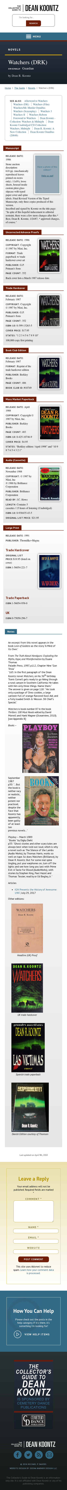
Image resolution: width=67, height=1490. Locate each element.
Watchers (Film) (41, 104)
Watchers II (19, 114)
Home (8, 88)
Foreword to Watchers (24, 118)
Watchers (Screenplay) (24, 111)
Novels (31, 88)
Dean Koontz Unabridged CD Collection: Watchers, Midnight (32, 125)
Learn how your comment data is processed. (37, 1271)
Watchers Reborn (38, 114)
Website (33, 1247)
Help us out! (47, 175)
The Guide (19, 88)
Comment (33, 1199)
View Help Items (37, 1334)
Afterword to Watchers (35, 100)
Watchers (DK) (21, 104)
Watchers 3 (46, 111)
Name (33, 1227)
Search (33, 23)
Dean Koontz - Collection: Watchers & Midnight (32, 119)
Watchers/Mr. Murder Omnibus (29, 107)
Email (33, 1237)
